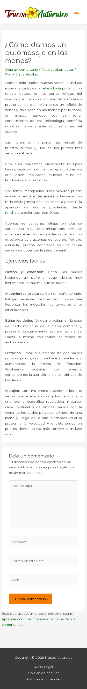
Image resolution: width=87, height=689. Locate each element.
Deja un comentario (21, 69)
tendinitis (12, 212)
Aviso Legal (43, 667)
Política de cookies (43, 673)
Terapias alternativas (57, 69)
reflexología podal (56, 88)
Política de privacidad (43, 679)
